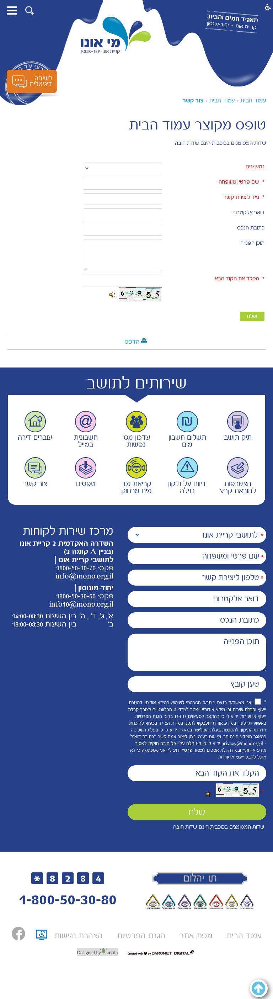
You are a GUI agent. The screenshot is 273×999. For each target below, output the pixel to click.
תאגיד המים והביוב (232, 18)
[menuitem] (244, 935)
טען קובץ (244, 684)
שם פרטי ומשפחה (239, 182)
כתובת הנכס (250, 227)
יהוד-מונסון (218, 24)
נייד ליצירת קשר (241, 197)
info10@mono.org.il (81, 604)
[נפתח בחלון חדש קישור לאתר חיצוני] (18, 934)
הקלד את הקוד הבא (237, 278)
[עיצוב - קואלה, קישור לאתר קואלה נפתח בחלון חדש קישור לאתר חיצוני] (97, 952)
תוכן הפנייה (252, 243)
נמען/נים (255, 166)
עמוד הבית (253, 100)
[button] (29, 10)
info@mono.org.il (84, 576)
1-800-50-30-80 (67, 899)
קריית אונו (246, 27)
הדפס (131, 341)
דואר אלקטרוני (248, 212)
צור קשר (193, 100)
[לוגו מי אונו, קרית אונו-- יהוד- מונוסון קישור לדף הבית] (116, 35)
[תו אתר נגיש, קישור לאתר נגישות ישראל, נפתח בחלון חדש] (41, 937)
